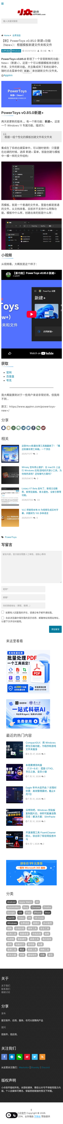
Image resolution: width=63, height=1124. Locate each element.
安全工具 (44, 928)
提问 (3, 1027)
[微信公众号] (19, 1057)
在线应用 (19, 928)
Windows (16, 50)
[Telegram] (12, 1057)
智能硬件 (22, 939)
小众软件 (21, 1113)
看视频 (31, 944)
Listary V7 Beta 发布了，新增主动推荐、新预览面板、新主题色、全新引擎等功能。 (41, 492)
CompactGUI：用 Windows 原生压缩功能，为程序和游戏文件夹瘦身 (41, 746)
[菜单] (3, 3)
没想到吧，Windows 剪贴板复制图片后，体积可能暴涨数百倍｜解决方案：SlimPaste (41, 813)
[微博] (27, 1057)
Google (11, 912)
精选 (22, 949)
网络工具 (44, 949)
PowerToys (11, 537)
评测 (22, 955)
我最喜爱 (24, 933)
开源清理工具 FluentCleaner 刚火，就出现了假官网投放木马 (41, 836)
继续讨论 (5, 992)
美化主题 (11, 955)
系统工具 (32, 949)
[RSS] (42, 1057)
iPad (28, 912)
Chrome (36, 907)
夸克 (9, 380)
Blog (25, 907)
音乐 (50, 955)
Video (21, 917)
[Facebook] (4, 1057)
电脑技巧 (19, 944)
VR (29, 917)
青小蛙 (43, 50)
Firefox (47, 907)
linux (47, 912)
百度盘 (10, 376)
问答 (42, 955)
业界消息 (6, 50)
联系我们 (5, 989)
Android (11, 902)
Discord (45, 1067)
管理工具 (11, 949)
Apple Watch (25, 902)
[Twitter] (35, 1057)
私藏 (40, 944)
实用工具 (11, 933)
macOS (11, 917)
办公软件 (47, 923)
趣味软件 (32, 955)
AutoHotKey (13, 907)
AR (37, 902)
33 (38, 500)
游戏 (9, 944)
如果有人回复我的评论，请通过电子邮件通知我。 (30, 612)
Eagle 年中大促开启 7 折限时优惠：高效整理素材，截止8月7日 (41, 791)
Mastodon (24, 1067)
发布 (3, 1013)
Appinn (8, 75)
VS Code (39, 917)
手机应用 (36, 933)
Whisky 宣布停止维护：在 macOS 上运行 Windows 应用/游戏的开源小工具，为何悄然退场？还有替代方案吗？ (42, 470)
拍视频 (10, 939)
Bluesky (35, 1067)
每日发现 (46, 939)
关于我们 (5, 985)
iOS (20, 912)
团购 (9, 928)
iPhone (37, 912)
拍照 (47, 933)
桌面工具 (34, 939)
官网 (9, 372)
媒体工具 (32, 928)
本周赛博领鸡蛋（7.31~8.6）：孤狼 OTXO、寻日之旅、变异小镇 (40, 768)
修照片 (36, 923)
